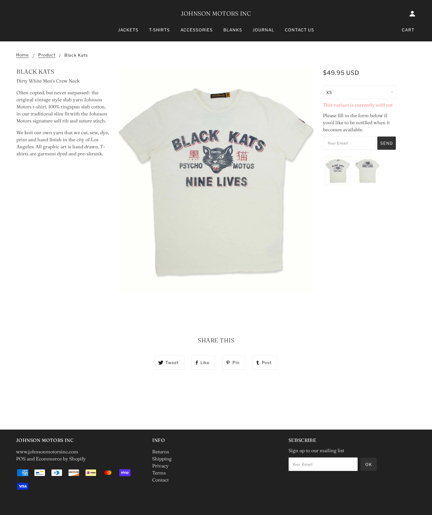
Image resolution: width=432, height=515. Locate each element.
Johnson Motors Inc (216, 13)
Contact (160, 480)
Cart (408, 29)
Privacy (160, 466)
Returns (160, 452)
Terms (159, 473)
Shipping (162, 459)
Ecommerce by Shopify (61, 459)
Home (22, 55)
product (47, 55)
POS (21, 459)
